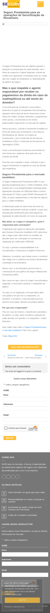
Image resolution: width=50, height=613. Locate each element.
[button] (46, 4)
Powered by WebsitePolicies (15, 607)
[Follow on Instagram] (8, 477)
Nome (5, 395)
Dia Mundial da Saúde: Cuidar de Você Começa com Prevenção (24, 508)
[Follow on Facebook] (4, 477)
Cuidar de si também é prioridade (22, 515)
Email (6, 415)
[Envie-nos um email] (13, 477)
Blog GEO (12, 336)
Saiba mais (16, 594)
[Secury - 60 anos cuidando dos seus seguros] (13, 4)
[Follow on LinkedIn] (17, 477)
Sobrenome (8, 404)
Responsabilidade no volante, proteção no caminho (26, 500)
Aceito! (22, 600)
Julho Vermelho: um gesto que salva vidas (26, 492)
